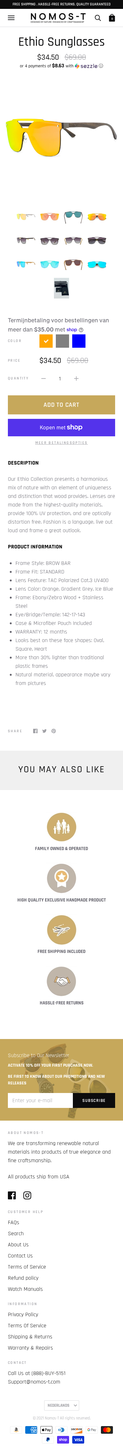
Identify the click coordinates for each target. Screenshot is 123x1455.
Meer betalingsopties (61, 442)
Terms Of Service (27, 1325)
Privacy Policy (23, 1314)
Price (14, 360)
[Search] (98, 18)
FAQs (13, 1222)
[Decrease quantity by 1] (43, 378)
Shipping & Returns (30, 1336)
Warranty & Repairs (30, 1347)
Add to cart (61, 405)
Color (15, 341)
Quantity (18, 378)
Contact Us (20, 1255)
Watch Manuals (25, 1289)
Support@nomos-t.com (34, 1381)
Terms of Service (27, 1267)
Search (16, 1233)
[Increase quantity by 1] (76, 378)
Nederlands (58, 1405)
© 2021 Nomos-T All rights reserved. (62, 1418)
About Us (18, 1244)
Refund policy (23, 1278)
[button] (61, 66)
